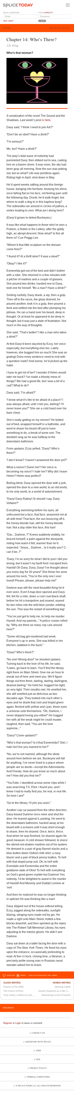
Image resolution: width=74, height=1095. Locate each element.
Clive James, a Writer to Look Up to (20, 995)
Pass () (45, 13)
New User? (8, 21)
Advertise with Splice (38, 1041)
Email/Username (11, 13)
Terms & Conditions (38, 1077)
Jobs (38, 1050)
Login (18, 1023)
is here (46, 120)
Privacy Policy (38, 1068)
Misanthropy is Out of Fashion (56, 995)
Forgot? (48, 13)
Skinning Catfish (63, 987)
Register (7, 1023)
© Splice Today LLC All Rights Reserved (38, 1085)
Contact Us (38, 1033)
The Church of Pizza (13, 991)
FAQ (38, 1059)
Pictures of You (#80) (13, 987)
